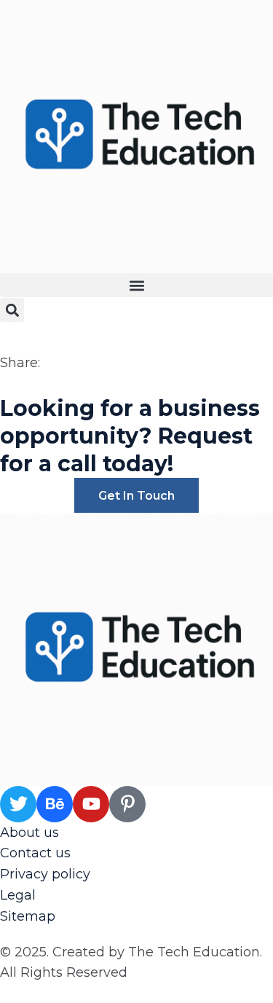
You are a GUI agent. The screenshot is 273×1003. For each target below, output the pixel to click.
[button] (136, 285)
